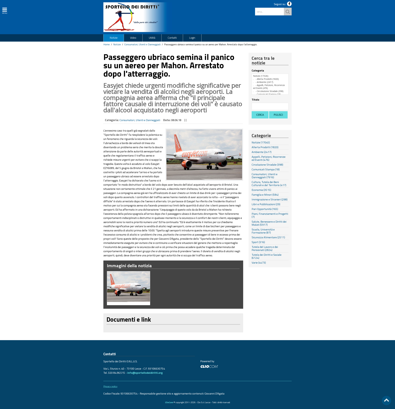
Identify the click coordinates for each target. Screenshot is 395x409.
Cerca (260, 114)
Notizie (114, 38)
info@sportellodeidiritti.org (145, 373)
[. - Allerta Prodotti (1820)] (270, 79)
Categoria (258, 70)
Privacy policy (110, 386)
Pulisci (278, 114)
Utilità (152, 38)
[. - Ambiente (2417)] (270, 82)
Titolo (255, 99)
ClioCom (169, 402)
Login (192, 38)
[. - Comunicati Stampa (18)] (270, 94)
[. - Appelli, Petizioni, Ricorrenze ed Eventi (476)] (270, 87)
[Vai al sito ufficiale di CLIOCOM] (209, 366)
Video (133, 38)
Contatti (172, 38)
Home (106, 44)
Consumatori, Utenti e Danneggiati (142, 44)
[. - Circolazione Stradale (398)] (270, 91)
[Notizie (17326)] (270, 75)
